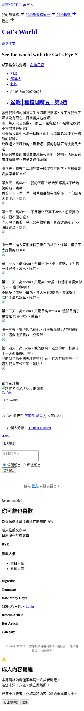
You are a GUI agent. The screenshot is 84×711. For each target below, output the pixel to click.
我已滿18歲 (10, 702)
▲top (5, 435)
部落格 (15, 79)
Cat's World (19, 32)
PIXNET (20, 646)
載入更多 (9, 444)
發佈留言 (9, 470)
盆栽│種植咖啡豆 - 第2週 (38, 102)
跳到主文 (9, 43)
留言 (39, 416)
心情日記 (37, 65)
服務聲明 (47, 650)
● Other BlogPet (39, 428)
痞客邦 (29, 416)
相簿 (13, 74)
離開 (25, 702)
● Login (28, 606)
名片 (13, 84)
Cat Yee (7, 392)
